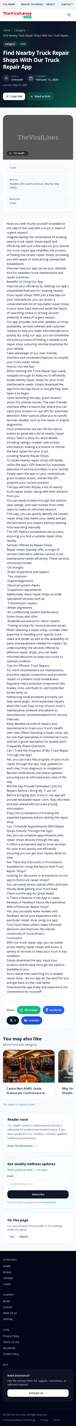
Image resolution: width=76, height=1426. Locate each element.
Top (12, 1236)
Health (7, 1266)
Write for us (10, 1313)
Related (24, 1236)
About (6, 1301)
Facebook (55, 1010)
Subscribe (38, 1194)
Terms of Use (11, 1342)
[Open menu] (69, 15)
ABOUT (50, 4)
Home (6, 30)
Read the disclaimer (20, 1145)
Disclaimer (9, 1348)
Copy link (16, 96)
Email (10, 1176)
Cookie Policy (11, 1354)
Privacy (44, 1420)
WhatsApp (31, 1010)
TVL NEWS (9, 4)
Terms (56, 1420)
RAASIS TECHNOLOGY (34, 4)
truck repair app (24, 250)
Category (19, 30)
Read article (42, 96)
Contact (7, 1307)
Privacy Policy (49, 1202)
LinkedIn (34, 1020)
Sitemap (8, 1319)
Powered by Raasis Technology (19, 1420)
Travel (6, 1284)
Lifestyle (8, 1278)
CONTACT (67, 4)
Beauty (7, 1272)
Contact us (38, 1393)
